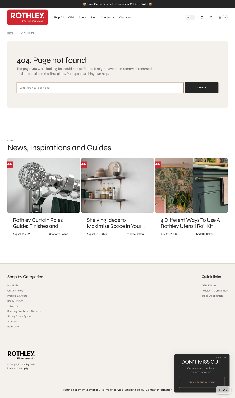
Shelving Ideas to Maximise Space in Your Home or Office (114, 226)
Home (10, 32)
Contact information (159, 390)
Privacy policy (91, 390)
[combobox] (100, 87)
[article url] (43, 185)
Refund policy (72, 390)
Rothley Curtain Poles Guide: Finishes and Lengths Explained (38, 226)
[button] (202, 17)
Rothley (25, 364)
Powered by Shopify (17, 368)
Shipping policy (134, 390)
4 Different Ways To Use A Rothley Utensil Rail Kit (190, 223)
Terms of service (112, 390)
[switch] (190, 17)
